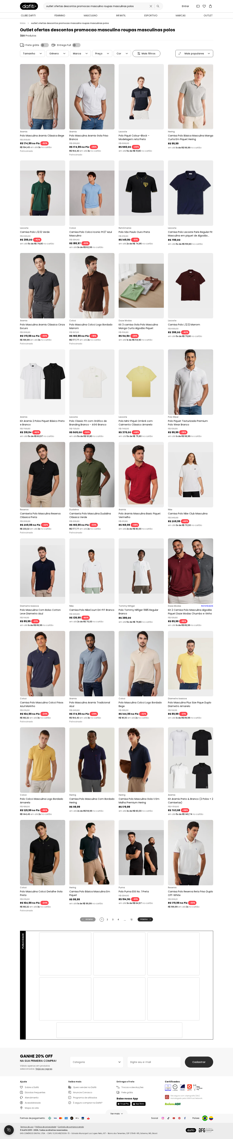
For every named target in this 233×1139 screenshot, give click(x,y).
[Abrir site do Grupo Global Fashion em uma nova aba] (206, 1130)
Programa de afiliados (85, 1097)
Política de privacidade (45, 1127)
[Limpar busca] (151, 6)
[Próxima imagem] (62, 97)
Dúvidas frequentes (35, 1092)
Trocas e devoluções (132, 1087)
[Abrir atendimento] (9, 1130)
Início (23, 23)
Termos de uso (26, 1127)
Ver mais (115, 1113)
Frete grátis (127, 1092)
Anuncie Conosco (82, 1092)
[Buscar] (158, 6)
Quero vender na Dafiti (84, 1087)
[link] (29, 6)
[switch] (45, 45)
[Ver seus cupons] (198, 6)
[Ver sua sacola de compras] (210, 6)
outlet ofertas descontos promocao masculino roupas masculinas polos (70, 23)
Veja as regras (44, 1068)
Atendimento (31, 1097)
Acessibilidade (33, 1102)
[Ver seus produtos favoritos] (204, 6)
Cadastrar (199, 1062)
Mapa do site (32, 1107)
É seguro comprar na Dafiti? (87, 1102)
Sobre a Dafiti (32, 1087)
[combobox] (96, 1062)
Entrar (185, 6)
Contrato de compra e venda (71, 1127)
